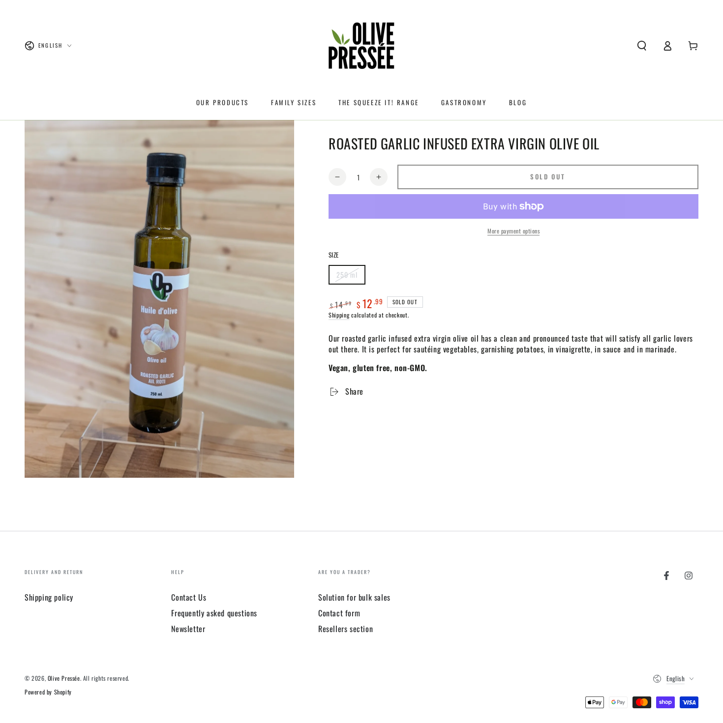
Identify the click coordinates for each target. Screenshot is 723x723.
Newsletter (188, 629)
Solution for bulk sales (354, 597)
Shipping (339, 315)
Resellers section (345, 629)
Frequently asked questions (214, 613)
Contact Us (188, 597)
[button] (642, 46)
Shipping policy (49, 597)
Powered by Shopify (48, 692)
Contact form (339, 613)
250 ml (350, 277)
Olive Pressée (64, 678)
